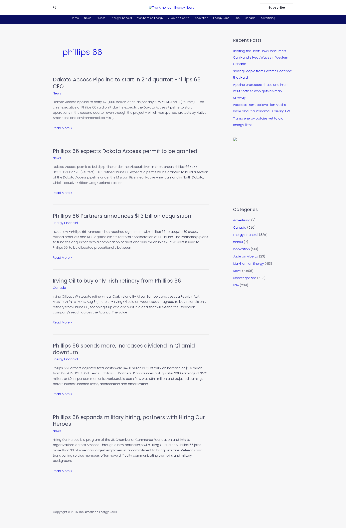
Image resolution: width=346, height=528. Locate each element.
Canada (250, 18)
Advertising (268, 18)
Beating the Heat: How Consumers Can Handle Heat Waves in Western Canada (260, 57)
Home (75, 18)
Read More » (62, 128)
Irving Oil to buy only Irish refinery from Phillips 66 (117, 280)
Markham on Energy (150, 18)
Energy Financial (121, 18)
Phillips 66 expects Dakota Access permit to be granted (125, 151)
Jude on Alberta (178, 18)
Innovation (201, 18)
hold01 (238, 242)
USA (236, 18)
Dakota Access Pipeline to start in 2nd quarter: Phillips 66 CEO (127, 83)
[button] (54, 7)
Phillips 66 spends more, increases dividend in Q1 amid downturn (124, 349)
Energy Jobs (221, 18)
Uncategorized (244, 278)
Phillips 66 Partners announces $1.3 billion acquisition (122, 216)
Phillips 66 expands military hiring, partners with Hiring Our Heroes (129, 421)
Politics (101, 18)
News (87, 18)
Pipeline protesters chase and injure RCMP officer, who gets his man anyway (261, 91)
